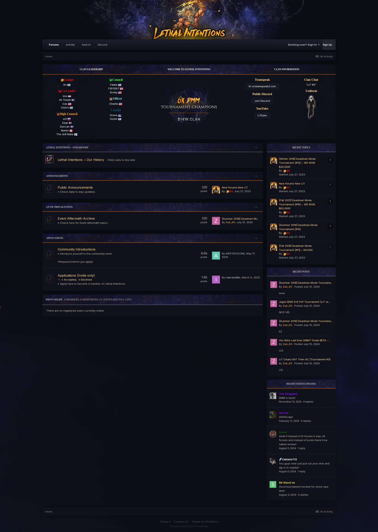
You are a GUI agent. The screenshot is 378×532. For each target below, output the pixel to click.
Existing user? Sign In (303, 44)
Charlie (114, 103)
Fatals (114, 84)
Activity (70, 44)
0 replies (308, 401)
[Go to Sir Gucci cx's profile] (273, 484)
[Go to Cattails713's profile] (273, 461)
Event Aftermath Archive (76, 218)
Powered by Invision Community (189, 526)
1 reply (301, 448)
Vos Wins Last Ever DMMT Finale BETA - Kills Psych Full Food (303, 340)
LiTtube (262, 115)
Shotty (114, 92)
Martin (65, 130)
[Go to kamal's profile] (273, 434)
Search (86, 44)
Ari (65, 84)
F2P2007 (114, 88)
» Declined (85, 279)
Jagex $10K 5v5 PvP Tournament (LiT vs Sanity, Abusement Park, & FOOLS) (303, 302)
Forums (54, 44)
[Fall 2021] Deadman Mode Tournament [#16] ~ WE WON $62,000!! (297, 204)
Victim (114, 118)
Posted (307, 286)
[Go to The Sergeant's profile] (273, 395)
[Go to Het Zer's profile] (273, 414)
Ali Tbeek (65, 99)
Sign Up (327, 44)
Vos (65, 96)
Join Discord (262, 100)
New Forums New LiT (235, 187)
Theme (164, 521)
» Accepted (69, 279)
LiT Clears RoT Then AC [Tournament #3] (304, 359)
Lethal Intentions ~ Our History (67, 147)
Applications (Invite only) (76, 275)
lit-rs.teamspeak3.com (262, 86)
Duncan (65, 126)
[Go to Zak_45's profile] (216, 221)
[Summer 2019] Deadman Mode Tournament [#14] (306, 321)
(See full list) (122, 299)
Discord (102, 44)
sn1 (65, 118)
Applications (54, 238)
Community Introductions (76, 249)
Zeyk (65, 122)
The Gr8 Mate (65, 134)
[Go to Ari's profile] (216, 190)
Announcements (57, 176)
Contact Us (181, 521)
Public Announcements (75, 187)
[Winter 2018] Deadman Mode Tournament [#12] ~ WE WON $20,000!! (297, 162)
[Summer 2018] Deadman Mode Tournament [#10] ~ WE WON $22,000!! (306, 283)
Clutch (65, 107)
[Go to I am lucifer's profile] (216, 279)
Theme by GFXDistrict (205, 521)
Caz (65, 103)
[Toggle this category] (257, 148)
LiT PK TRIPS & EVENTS (59, 207)
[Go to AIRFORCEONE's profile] (216, 256)
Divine (114, 115)
